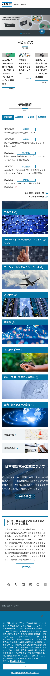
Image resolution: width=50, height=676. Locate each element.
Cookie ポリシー (18, 661)
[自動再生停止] (42, 31)
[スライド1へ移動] (21, 33)
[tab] (8, 117)
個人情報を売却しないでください (25, 673)
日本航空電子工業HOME (11, 606)
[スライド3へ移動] (26, 33)
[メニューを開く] (46, 4)
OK (25, 667)
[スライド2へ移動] (24, 33)
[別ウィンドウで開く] (8, 585)
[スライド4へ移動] (29, 33)
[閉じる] (42, 616)
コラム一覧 (25, 566)
